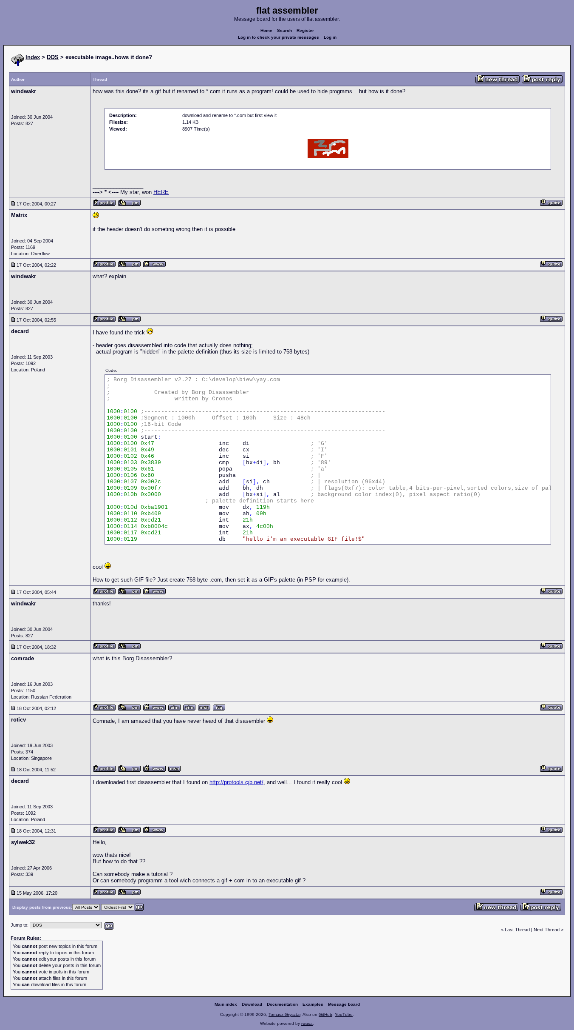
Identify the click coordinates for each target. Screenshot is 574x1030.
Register (305, 30)
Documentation (282, 1004)
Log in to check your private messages (278, 37)
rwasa (307, 1023)
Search (284, 30)
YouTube (344, 1014)
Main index (226, 1004)
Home (266, 30)
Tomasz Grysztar (284, 1014)
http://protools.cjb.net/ (236, 782)
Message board (344, 1004)
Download (252, 1004)
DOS (53, 57)
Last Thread (517, 929)
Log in (330, 37)
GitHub (325, 1014)
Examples (313, 1004)
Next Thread (547, 929)
